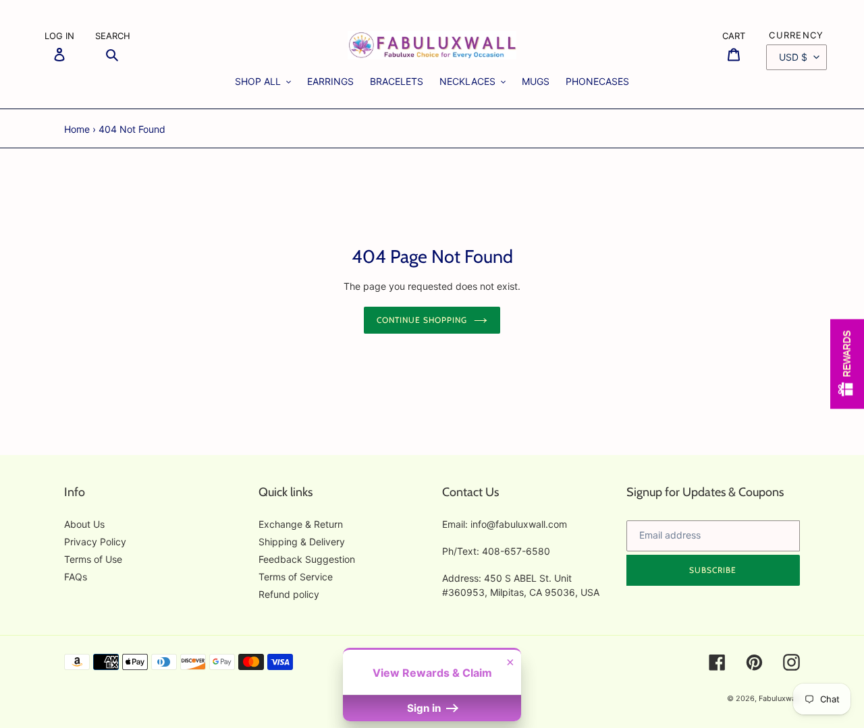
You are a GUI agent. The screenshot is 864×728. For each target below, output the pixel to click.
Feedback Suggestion (307, 559)
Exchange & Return (301, 524)
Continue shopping (421, 320)
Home (77, 129)
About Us (84, 524)
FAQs (75, 576)
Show (847, 364)
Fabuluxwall (779, 698)
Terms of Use (93, 559)
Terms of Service (296, 576)
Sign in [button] (425, 708)
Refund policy (289, 594)
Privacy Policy (95, 541)
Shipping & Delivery (302, 541)
